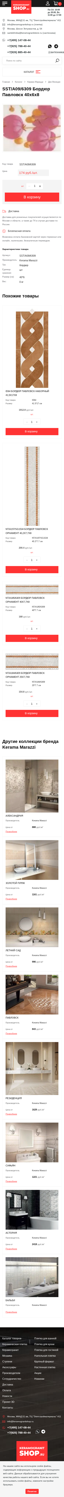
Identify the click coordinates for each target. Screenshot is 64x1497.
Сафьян (10, 1165)
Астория (11, 1233)
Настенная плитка (44, 1367)
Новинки (39, 1378)
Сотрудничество (11, 1378)
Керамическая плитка (14, 1344)
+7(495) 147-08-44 (19, 40)
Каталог (29, 72)
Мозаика (7, 1355)
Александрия (14, 815)
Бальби (10, 1300)
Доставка (7, 1384)
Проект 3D (8, 1402)
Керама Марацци (35, 82)
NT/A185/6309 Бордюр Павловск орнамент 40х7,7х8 (25, 600)
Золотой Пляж (15, 883)
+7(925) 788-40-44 (19, 46)
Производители (11, 1373)
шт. (22, 186)
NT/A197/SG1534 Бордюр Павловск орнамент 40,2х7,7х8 (27, 531)
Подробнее (11, 831)
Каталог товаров (11, 1338)
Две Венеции (54, 82)
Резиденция (14, 1098)
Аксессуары (9, 1367)
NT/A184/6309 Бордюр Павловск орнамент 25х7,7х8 (25, 675)
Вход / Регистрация (47, 3)
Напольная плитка (45, 1355)
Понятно (32, 1491)
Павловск (12, 1017)
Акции (37, 1373)
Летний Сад (13, 950)
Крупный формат (44, 1361)
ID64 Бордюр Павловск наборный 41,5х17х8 (27, 393)
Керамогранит (10, 1350)
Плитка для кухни (44, 1344)
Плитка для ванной (45, 1338)
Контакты (7, 1407)
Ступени (7, 1361)
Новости (7, 1396)
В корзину (32, 197)
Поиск (57, 60)
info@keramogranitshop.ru (20, 24)
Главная (6, 82)
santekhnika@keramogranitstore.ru (24, 33)
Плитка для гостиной (46, 1350)
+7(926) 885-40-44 (19, 52)
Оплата (6, 1390)
